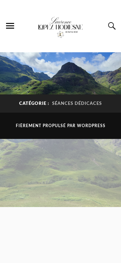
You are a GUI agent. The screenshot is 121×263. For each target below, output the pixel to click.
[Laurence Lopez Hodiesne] (60, 25)
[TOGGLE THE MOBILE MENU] (10, 26)
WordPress (91, 126)
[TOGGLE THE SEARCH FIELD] (111, 26)
